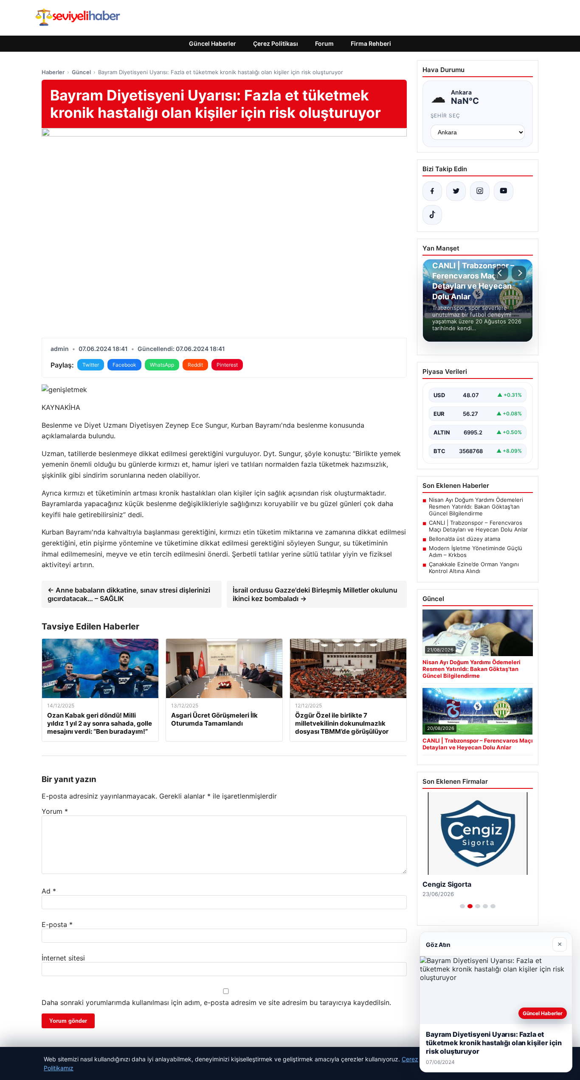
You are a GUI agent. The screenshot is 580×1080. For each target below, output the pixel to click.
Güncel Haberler (212, 43)
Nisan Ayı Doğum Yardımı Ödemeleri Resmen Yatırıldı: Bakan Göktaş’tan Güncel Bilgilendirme (476, 506)
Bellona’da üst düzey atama (464, 538)
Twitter (90, 365)
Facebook (124, 365)
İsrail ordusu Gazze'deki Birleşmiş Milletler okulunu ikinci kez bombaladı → (315, 594)
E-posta (57, 924)
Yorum (55, 811)
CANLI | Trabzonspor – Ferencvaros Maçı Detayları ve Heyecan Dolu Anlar (478, 526)
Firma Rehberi (371, 43)
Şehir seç (446, 115)
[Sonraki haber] (519, 273)
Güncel (81, 72)
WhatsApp (162, 365)
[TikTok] (432, 215)
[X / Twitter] (456, 191)
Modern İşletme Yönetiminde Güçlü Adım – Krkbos (475, 551)
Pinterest (227, 365)
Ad (49, 891)
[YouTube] (503, 191)
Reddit (195, 365)
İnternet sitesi (63, 958)
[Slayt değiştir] (462, 906)
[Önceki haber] (501, 273)
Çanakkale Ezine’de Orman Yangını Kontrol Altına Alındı (474, 567)
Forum (324, 43)
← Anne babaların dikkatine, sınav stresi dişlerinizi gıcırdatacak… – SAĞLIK (129, 594)
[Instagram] (480, 191)
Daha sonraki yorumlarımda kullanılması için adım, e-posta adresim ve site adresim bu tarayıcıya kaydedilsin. (216, 1002)
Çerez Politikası (275, 43)
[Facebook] (432, 191)
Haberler (53, 72)
